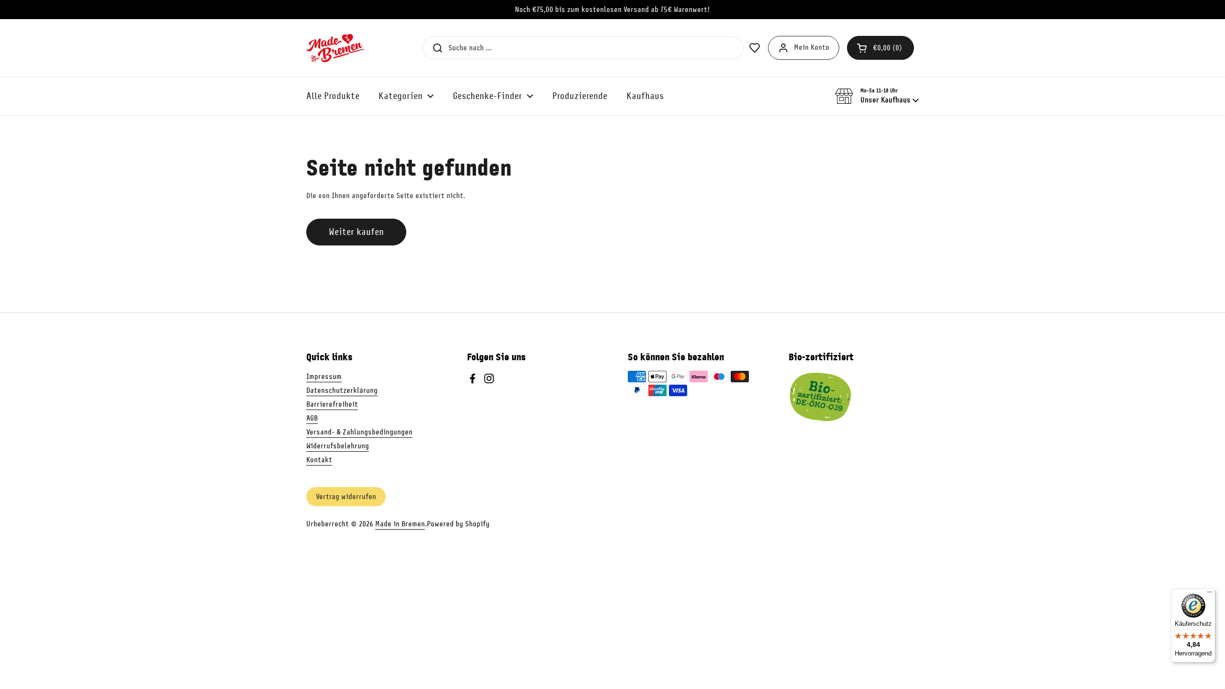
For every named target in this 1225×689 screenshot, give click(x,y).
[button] (880, 48)
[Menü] (1209, 594)
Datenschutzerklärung (342, 390)
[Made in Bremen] (335, 47)
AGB (312, 418)
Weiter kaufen (356, 232)
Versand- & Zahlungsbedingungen (359, 432)
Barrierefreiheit (332, 404)
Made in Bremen (400, 524)
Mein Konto (811, 47)
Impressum (324, 376)
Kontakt (319, 460)
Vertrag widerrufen (346, 496)
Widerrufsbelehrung (337, 446)
